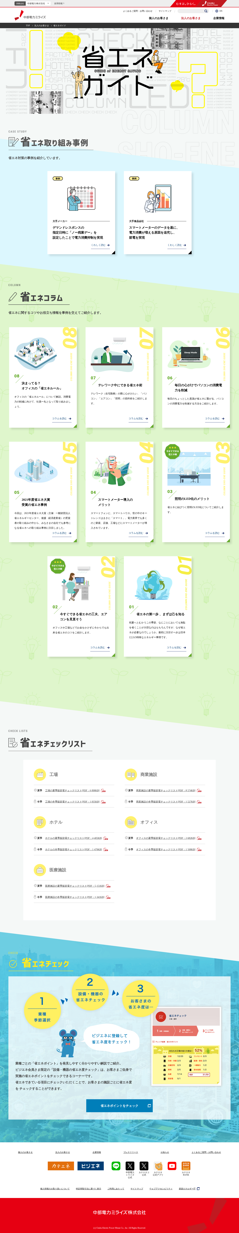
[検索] (206, 11)
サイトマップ (165, 11)
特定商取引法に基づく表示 (88, 1188)
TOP (28, 25)
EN (221, 11)
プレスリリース (130, 1152)
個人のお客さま (158, 18)
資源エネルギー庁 (187, 1188)
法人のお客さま (191, 18)
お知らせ (165, 1152)
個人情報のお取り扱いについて (55, 1188)
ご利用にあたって (115, 1188)
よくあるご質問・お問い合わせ (137, 11)
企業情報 (218, 18)
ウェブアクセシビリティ (161, 1188)
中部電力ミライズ (30, 15)
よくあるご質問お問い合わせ (206, 1152)
